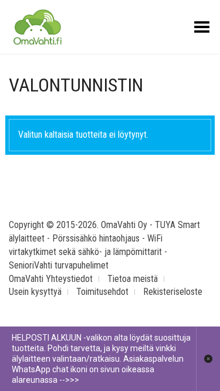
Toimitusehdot (102, 291)
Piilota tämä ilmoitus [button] (208, 359)
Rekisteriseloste (172, 291)
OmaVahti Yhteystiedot (51, 278)
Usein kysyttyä (35, 291)
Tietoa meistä (132, 278)
